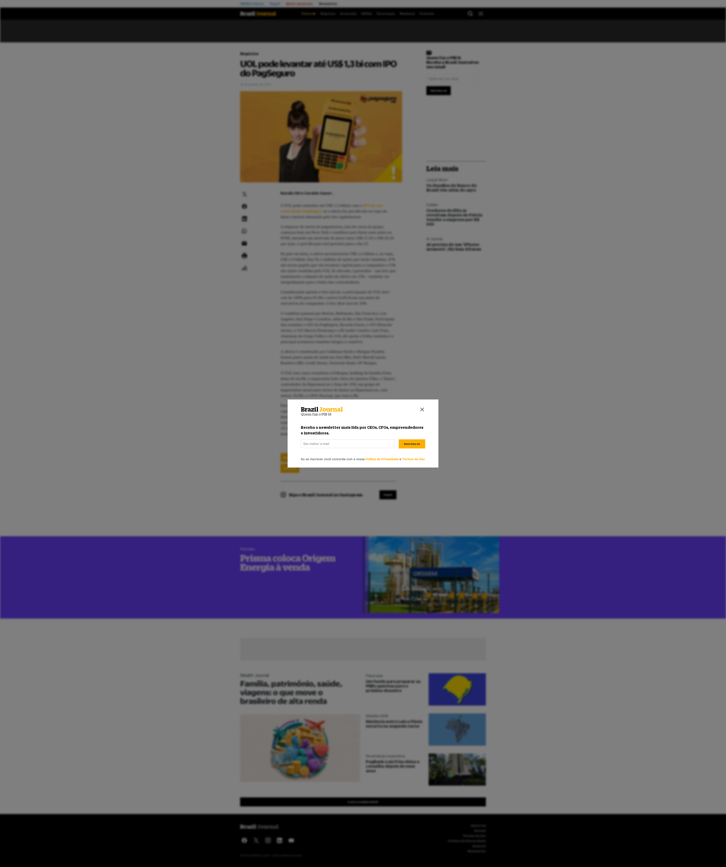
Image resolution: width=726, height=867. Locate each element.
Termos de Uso (413, 459)
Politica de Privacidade (382, 459)
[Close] (422, 409)
